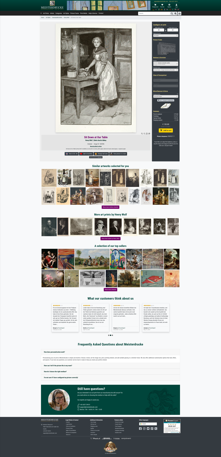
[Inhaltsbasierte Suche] (175, 13)
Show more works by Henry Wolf (110, 238)
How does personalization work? (54, 352)
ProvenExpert (61, 328)
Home (42, 17)
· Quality (92, 428)
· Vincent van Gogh (119, 422)
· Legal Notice (69, 424)
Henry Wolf (66, 17)
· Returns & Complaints (71, 432)
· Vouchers (92, 432)
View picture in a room (119, 154)
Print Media (83, 13)
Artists (52, 13)
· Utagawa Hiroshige (119, 430)
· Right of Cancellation (71, 430)
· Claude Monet (118, 424)
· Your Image (93, 422)
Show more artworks (110, 289)
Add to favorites (87, 154)
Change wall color (102, 154)
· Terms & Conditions (70, 426)
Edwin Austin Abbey (100, 140)
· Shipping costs (93, 426)
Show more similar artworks (110, 207)
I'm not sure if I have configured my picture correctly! (61, 378)
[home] (41, 13)
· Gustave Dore (118, 432)
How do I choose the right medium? (55, 372)
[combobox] (165, 35)
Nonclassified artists (57, 17)
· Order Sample (93, 434)
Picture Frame (74, 13)
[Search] (172, 13)
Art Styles (66, 13)
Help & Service (93, 13)
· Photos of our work (94, 430)
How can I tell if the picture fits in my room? (58, 366)
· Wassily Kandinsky (119, 428)
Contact (101, 13)
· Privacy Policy (69, 428)
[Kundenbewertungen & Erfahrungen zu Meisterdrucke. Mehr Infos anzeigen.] (172, 426)
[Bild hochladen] (179, 13)
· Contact (68, 422)
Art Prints (46, 13)
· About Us (68, 434)
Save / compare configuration (166, 100)
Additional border (157, 33)
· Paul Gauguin (118, 426)
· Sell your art (93, 424)
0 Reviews (99, 157)
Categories (58, 13)
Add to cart (166, 130)
